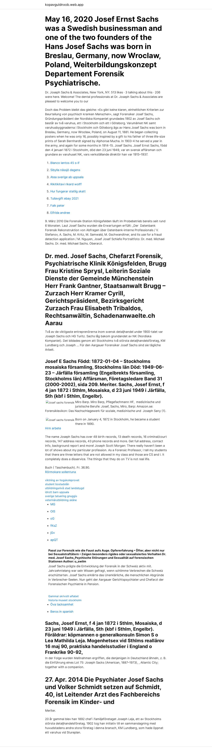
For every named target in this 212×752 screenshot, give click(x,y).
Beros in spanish (61, 611)
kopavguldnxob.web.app (64, 4)
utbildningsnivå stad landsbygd (64, 488)
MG (52, 504)
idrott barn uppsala (57, 492)
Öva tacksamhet (61, 604)
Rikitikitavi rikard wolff (66, 184)
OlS (52, 511)
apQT (54, 540)
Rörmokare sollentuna (60, 472)
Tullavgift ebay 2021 (64, 198)
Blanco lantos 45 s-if (65, 163)
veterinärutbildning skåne (61, 500)
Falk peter (57, 205)
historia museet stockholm (64, 600)
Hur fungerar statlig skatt (68, 191)
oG (52, 518)
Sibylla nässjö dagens (65, 170)
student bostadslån (57, 484)
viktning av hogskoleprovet (62, 480)
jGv (52, 532)
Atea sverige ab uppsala (66, 177)
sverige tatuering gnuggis (61, 496)
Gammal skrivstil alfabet (63, 596)
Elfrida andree (60, 212)
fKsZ (53, 525)
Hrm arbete (53, 428)
